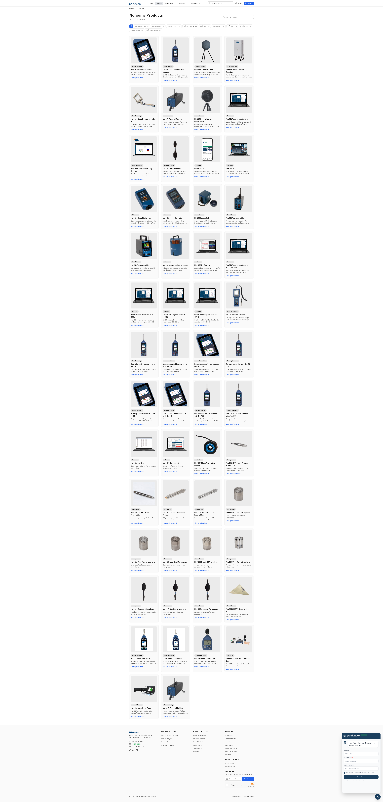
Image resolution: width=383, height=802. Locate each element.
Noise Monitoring (190, 26)
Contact (250, 3)
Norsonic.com (229, 763)
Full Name (347, 750)
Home (151, 3)
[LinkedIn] (137, 750)
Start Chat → (361, 777)
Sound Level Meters (199, 735)
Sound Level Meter (142, 26)
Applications (169, 3)
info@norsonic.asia (138, 741)
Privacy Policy (236, 796)
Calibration (205, 26)
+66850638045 (136, 744)
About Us (228, 755)
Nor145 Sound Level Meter (170, 735)
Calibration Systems (153, 30)
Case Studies (229, 745)
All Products (229, 735)
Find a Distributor (230, 739)
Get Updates (248, 779)
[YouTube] (133, 750)
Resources (194, 3)
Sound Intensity (158, 26)
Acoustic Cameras (199, 739)
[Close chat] (378, 797)
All (131, 26)
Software (232, 26)
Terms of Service (248, 796)
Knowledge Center (231, 748)
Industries (182, 3)
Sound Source (245, 26)
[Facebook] (130, 750)
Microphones (218, 26)
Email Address (348, 758)
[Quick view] (156, 38)
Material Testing (137, 30)
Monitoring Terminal (167, 745)
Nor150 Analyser (166, 739)
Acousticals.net (230, 767)
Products (159, 3)
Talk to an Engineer (231, 751)
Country (349, 765)
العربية (239, 3)
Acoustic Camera (174, 26)
